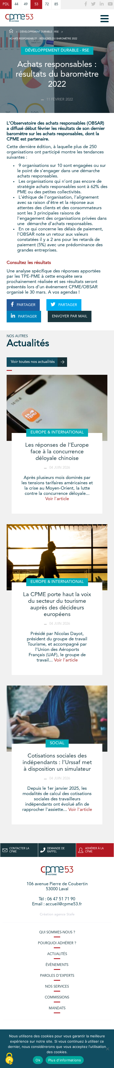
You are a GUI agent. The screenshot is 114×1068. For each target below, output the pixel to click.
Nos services (57, 986)
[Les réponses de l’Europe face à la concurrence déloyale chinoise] (57, 408)
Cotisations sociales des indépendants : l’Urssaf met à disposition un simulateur (57, 762)
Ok (38, 1060)
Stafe (70, 914)
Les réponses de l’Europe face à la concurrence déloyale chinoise (57, 451)
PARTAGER (26, 305)
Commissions (57, 997)
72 (47, 4)
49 (26, 4)
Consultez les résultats (29, 263)
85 (56, 4)
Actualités (57, 954)
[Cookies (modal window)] (9, 1059)
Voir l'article (57, 499)
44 (16, 4)
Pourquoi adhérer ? (57, 943)
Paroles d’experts (57, 976)
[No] (107, 1048)
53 (36, 4)
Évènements (57, 965)
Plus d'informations (64, 1060)
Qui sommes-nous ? (57, 932)
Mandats (57, 1008)
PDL (6, 4)
